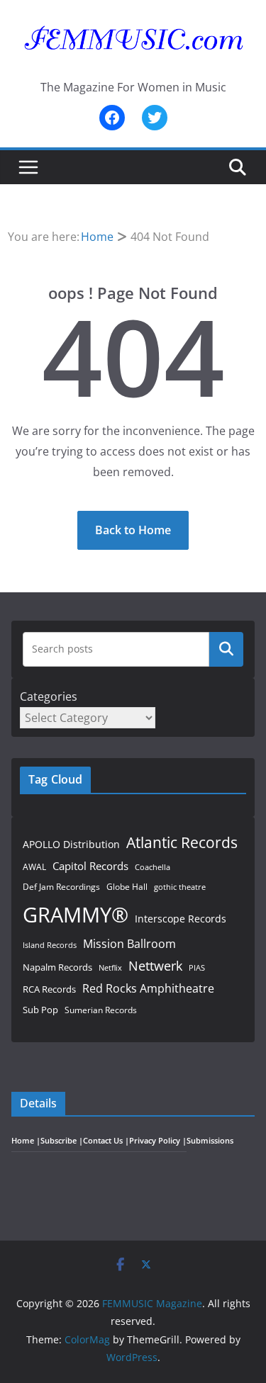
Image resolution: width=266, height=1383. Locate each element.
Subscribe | (61, 1141)
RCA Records (49, 989)
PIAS (197, 967)
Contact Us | (106, 1141)
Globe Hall (127, 887)
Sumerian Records (101, 1010)
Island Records (50, 944)
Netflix (110, 967)
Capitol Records (90, 866)
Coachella (152, 867)
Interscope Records (180, 918)
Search (226, 649)
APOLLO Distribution (71, 844)
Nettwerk (155, 965)
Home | (25, 1141)
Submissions (210, 1141)
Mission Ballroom (129, 944)
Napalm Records (57, 967)
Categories (48, 696)
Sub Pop (40, 1010)
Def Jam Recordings (61, 887)
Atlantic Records (182, 842)
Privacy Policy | (158, 1141)
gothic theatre (180, 887)
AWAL (34, 866)
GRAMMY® (75, 915)
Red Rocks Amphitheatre (148, 988)
